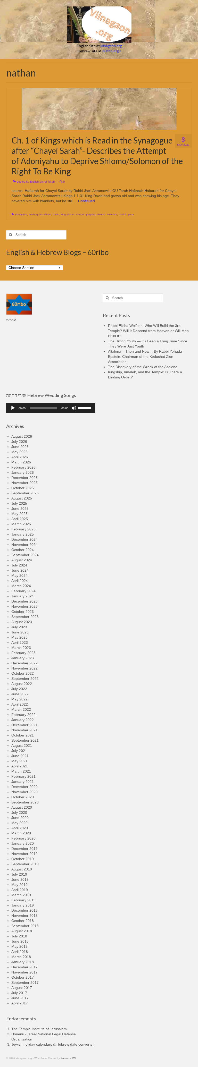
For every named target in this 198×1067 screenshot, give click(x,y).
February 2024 (23, 591)
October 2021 (22, 735)
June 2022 (20, 694)
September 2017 (25, 982)
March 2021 (21, 771)
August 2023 (21, 622)
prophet (90, 214)
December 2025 (24, 478)
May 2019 (19, 885)
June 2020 (20, 818)
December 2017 (24, 967)
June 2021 (20, 756)
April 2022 (19, 704)
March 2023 (21, 648)
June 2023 (20, 632)
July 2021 (19, 751)
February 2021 (23, 776)
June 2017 (20, 998)
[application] (50, 408)
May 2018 (19, 946)
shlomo (101, 214)
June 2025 (20, 508)
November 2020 (24, 792)
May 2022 (19, 699)
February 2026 (23, 467)
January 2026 (22, 472)
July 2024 (19, 565)
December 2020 (24, 787)
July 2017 (19, 993)
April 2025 (19, 519)
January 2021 (22, 782)
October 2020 (22, 797)
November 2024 (24, 545)
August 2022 (21, 684)
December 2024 (24, 539)
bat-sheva (45, 214)
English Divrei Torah (42, 181)
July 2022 (19, 689)
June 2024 (20, 570)
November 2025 (24, 483)
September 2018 (25, 926)
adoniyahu (20, 214)
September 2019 (25, 864)
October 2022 (22, 673)
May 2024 (19, 575)
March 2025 (21, 524)
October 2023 (22, 611)
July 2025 (19, 503)
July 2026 (19, 441)
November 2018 (24, 915)
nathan (80, 214)
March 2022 (21, 709)
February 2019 (23, 900)
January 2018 (22, 962)
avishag (33, 214)
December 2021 (24, 725)
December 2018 (24, 910)
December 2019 (24, 848)
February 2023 (23, 653)
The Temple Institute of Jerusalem (39, 1029)
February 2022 (23, 715)
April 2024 (19, 581)
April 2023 (19, 642)
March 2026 (21, 462)
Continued (86, 201)
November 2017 (24, 972)
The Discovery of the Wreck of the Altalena (142, 367)
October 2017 (22, 977)
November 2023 (24, 606)
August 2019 (21, 869)
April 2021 (19, 766)
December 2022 (24, 663)
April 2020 (19, 828)
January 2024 (22, 596)
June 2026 (20, 447)
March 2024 (21, 586)
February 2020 (23, 838)
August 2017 (21, 988)
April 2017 (19, 1003)
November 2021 (24, 730)
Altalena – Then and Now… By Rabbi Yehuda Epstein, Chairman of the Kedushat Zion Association (145, 356)
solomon (112, 214)
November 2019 (24, 854)
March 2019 (21, 895)
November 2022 (24, 668)
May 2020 (19, 823)
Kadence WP (68, 1058)
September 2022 (25, 678)
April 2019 (19, 890)
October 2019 (22, 859)
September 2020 (25, 802)
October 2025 (22, 488)
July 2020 (19, 812)
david (56, 214)
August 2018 (21, 931)
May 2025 (19, 514)
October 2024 (22, 550)
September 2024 (25, 555)
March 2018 (21, 957)
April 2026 (19, 457)
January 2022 (22, 720)
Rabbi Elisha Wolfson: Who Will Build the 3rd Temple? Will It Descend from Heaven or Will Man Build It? (148, 331)
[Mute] (74, 408)
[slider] (85, 407)
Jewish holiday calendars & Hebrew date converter (52, 1044)
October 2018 (22, 921)
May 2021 (19, 761)
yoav (131, 214)
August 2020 (21, 807)
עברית (11, 320)
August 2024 (21, 560)
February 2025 (23, 529)
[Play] (12, 408)
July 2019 (19, 874)
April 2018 (19, 952)
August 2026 (21, 436)
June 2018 (20, 941)
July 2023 (19, 627)
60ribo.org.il (111, 51)
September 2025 (25, 493)
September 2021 (25, 740)
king (63, 214)
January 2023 (22, 658)
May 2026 (19, 452)
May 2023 (19, 637)
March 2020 (21, 833)
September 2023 (25, 617)
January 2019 (22, 905)
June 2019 (20, 879)
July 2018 (19, 936)
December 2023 (24, 601)
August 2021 (21, 745)
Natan (71, 214)
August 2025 (21, 498)
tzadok (123, 214)
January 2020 (22, 843)
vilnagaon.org (111, 46)
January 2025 (22, 534)
